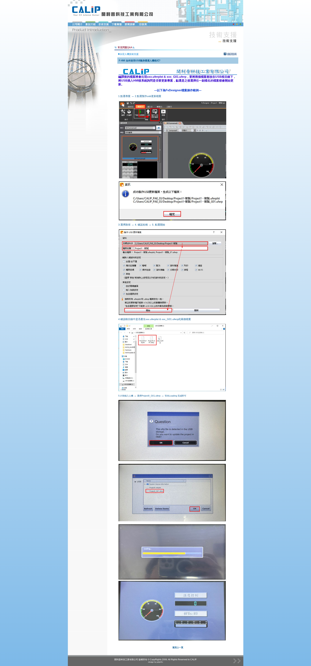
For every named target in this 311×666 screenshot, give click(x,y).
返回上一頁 (177, 647)
